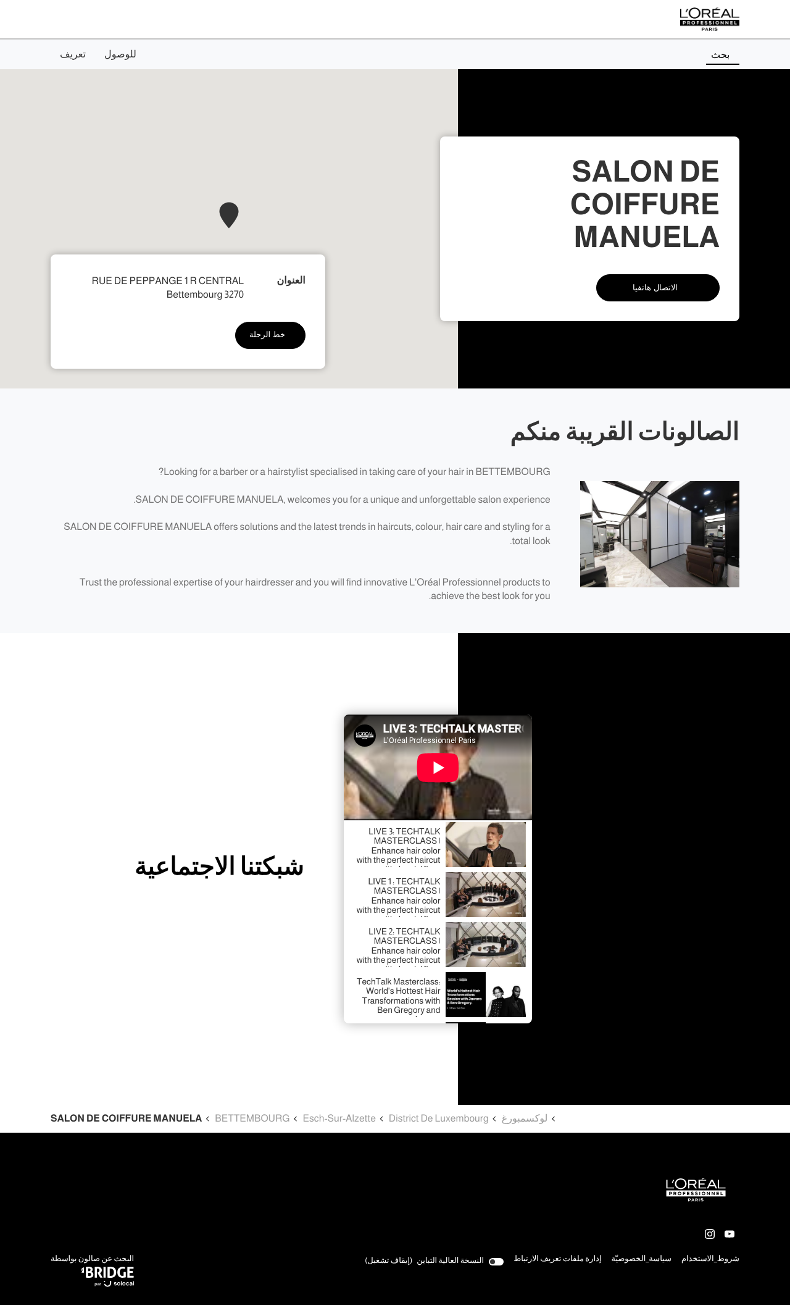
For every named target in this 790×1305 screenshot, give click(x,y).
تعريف (73, 54)
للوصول (120, 54)
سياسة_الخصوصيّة (641, 1260)
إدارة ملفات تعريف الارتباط (557, 1259)
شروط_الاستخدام (710, 1260)
